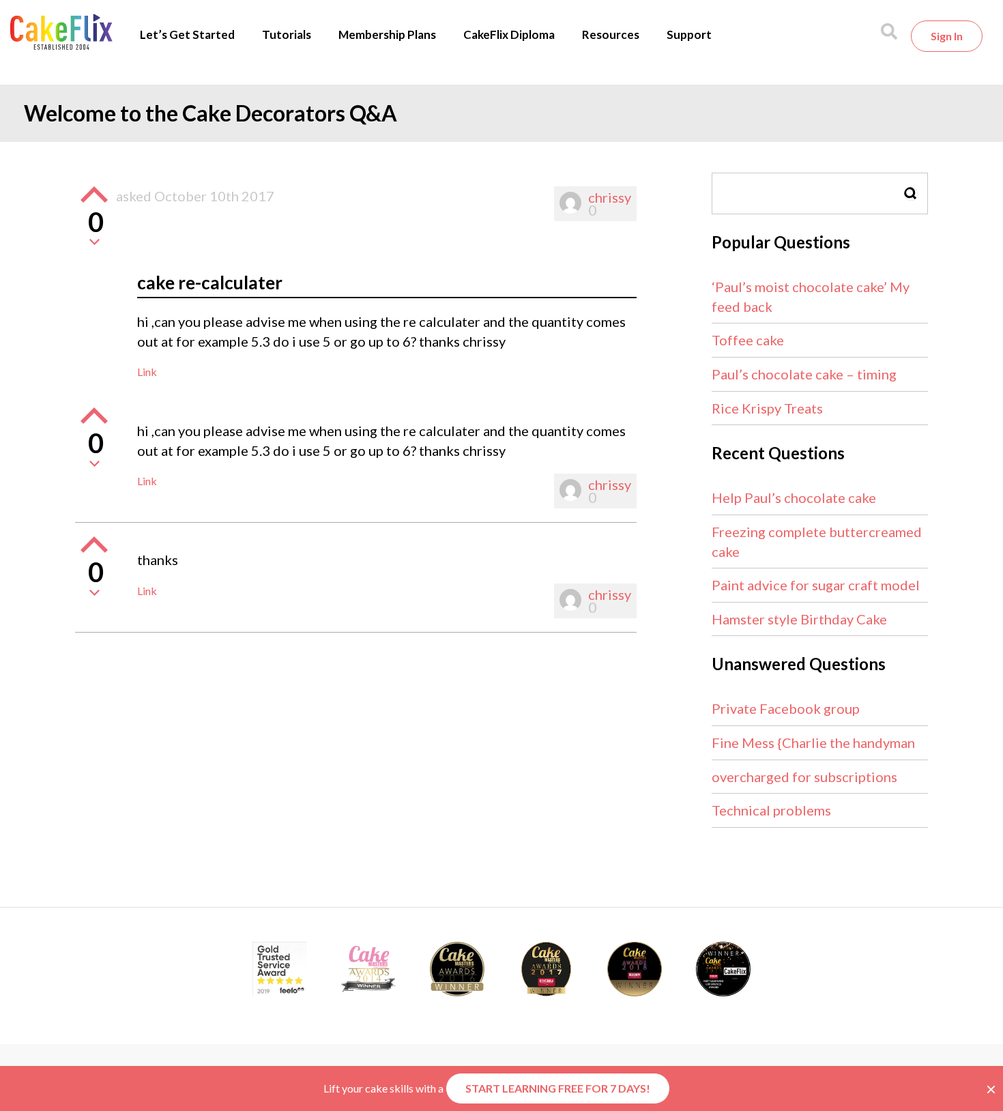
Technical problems (771, 810)
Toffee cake (748, 340)
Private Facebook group (786, 708)
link (147, 371)
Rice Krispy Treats (767, 408)
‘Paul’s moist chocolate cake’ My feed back (811, 296)
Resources (610, 34)
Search (911, 193)
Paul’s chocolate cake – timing (804, 374)
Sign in (947, 35)
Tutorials (286, 34)
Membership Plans (387, 34)
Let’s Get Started (187, 34)
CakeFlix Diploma (509, 34)
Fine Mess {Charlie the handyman (813, 742)
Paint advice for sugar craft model (816, 585)
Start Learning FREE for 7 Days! (557, 1088)
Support (689, 34)
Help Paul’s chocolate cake (794, 497)
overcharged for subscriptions (804, 776)
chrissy (609, 197)
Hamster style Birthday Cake (799, 619)
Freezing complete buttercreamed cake (817, 541)
